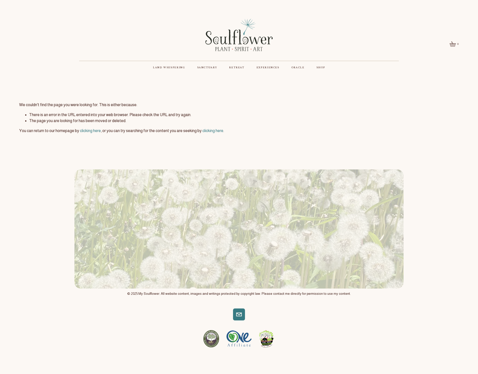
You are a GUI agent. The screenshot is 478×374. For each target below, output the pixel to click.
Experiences (267, 67)
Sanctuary (207, 67)
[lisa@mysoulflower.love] (239, 314)
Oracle (297, 67)
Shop (320, 67)
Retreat (236, 67)
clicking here (90, 131)
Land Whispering (169, 67)
